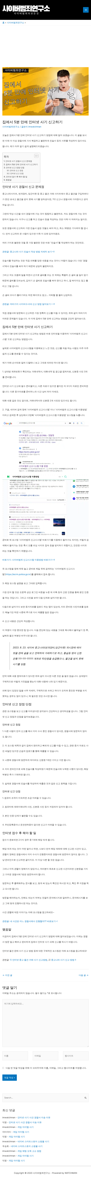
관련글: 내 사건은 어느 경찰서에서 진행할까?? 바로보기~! (30, 921)
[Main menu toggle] (86, 10)
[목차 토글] (35, 156)
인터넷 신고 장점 (16, 170)
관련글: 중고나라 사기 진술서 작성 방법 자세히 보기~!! (28, 251)
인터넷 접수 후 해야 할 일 (16, 176)
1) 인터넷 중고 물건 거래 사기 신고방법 (28, 960)
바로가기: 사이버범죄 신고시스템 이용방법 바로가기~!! (28, 560)
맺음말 (8, 180)
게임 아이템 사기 (26, 1127)
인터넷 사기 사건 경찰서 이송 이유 (34, 1117)
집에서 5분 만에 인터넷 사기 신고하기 (22, 164)
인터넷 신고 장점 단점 (15, 167)
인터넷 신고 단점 (17, 173)
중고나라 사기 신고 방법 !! (63, 960)
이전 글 (7, 975)
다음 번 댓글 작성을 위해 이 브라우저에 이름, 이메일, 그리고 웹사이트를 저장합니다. (46, 1068)
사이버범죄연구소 (10, 126)
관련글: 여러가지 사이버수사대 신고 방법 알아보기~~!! (28, 304)
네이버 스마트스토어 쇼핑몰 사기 (33, 1141)
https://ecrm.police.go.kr (18, 574)
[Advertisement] (45, 43)
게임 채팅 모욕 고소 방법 (29, 1151)
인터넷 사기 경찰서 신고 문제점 (18, 161)
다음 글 (83, 975)
